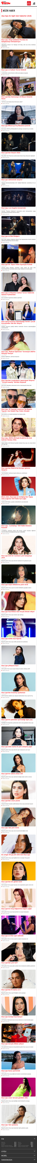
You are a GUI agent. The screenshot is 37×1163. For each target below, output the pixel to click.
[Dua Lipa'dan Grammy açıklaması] (18, 681)
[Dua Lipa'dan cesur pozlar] (18, 789)
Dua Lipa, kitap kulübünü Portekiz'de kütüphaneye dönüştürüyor (14, 40)
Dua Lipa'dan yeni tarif (9, 963)
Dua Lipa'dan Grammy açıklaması (13, 692)
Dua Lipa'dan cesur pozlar (10, 801)
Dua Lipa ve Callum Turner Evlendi (13, 70)
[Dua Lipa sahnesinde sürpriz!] (18, 169)
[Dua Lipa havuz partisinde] (18, 1060)
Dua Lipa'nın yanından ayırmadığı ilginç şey (17, 720)
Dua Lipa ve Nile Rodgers (10, 236)
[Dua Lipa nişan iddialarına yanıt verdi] (18, 573)
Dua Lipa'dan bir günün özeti (11, 882)
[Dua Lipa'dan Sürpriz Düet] (18, 142)
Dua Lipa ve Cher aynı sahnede (12, 936)
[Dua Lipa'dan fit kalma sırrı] (18, 979)
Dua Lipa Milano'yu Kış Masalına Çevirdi (15, 126)
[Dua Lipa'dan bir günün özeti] (18, 871)
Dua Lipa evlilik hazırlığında (11, 638)
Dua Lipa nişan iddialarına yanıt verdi (14, 584)
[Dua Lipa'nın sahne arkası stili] (18, 762)
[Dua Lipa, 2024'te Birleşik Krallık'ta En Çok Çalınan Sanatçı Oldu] (18, 427)
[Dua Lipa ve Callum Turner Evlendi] (18, 59)
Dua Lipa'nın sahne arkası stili (12, 774)
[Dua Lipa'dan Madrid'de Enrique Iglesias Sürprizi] (18, 457)
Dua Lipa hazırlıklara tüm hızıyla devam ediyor (18, 611)
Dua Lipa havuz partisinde (10, 1071)
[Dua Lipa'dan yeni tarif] (18, 952)
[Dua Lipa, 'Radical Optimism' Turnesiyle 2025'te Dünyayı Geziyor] (18, 340)
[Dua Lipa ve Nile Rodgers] (18, 225)
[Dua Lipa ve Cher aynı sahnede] (18, 925)
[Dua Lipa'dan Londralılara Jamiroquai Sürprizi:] (18, 369)
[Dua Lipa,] (18, 515)
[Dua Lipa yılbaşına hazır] (18, 654)
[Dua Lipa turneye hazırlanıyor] (18, 1006)
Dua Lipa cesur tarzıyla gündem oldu (14, 1098)
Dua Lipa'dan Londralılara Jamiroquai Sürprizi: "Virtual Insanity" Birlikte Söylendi (18, 381)
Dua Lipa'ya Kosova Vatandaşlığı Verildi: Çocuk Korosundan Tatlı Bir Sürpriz (18, 322)
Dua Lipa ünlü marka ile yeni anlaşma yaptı (16, 747)
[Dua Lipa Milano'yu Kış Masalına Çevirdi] (18, 114)
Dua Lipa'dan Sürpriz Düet (10, 153)
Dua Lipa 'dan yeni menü (10, 828)
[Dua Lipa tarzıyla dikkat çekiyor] (18, 1033)
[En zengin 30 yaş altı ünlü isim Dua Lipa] (18, 844)
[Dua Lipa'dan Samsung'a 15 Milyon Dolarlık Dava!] (18, 86)
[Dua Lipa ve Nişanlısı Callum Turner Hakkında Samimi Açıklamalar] (18, 282)
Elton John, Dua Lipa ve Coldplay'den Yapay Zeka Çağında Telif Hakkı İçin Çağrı (17, 498)
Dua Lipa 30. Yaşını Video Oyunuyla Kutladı (16, 264)
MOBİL (4, 1156)
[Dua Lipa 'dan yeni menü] (18, 817)
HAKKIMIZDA (6, 1160)
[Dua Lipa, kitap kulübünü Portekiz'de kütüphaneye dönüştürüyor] (18, 29)
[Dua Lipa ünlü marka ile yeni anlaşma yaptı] (18, 735)
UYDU (3, 1151)
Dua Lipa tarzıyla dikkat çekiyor (12, 1044)
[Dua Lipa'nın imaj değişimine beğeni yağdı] (18, 898)
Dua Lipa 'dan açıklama (9, 1125)
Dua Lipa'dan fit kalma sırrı (11, 990)
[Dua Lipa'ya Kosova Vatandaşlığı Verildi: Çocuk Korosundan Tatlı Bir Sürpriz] (18, 310)
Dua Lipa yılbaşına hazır (10, 665)
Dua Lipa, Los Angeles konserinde (13, 208)
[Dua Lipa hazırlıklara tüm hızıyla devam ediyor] (18, 600)
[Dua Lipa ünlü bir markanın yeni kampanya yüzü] (18, 545)
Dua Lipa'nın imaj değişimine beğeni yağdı (16, 909)
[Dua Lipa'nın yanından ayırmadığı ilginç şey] (18, 708)
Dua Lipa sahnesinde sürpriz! (11, 180)
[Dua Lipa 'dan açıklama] (18, 1114)
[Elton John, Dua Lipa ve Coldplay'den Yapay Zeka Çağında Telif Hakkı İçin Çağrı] (18, 486)
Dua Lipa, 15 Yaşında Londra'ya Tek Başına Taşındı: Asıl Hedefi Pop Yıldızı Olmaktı (16, 410)
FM (2, 1139)
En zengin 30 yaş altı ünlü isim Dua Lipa (15, 855)
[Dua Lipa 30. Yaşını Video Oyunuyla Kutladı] (18, 253)
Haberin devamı (5, 47)
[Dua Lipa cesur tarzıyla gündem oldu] (18, 1087)
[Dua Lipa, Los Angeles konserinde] (18, 197)
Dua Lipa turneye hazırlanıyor (12, 1017)
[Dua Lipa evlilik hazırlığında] (18, 627)
